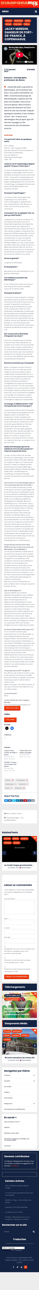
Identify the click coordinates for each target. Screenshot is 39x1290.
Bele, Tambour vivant (14, 814)
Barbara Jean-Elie (11, 1133)
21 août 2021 (14, 868)
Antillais (9, 780)
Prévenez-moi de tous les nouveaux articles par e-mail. (17, 970)
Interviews (17, 24)
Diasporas (8, 1103)
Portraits (7, 1086)
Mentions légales (11, 1260)
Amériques (18, 21)
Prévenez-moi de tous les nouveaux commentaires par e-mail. (17, 961)
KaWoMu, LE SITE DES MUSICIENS (16, 1207)
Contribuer (15, 1166)
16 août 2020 (14, 1060)
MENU (5, 11)
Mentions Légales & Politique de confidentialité (16, 1139)
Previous (4, 853)
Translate (18, 1250)
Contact (7, 1146)
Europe (8, 24)
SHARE (31, 69)
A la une (9, 21)
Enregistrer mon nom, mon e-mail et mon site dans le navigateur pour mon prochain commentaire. (19, 951)
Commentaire (10, 899)
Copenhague (10, 784)
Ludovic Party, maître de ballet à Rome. (10, 753)
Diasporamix (26, 868)
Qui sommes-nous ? (12, 1121)
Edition (7, 1127)
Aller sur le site (12, 708)
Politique (7, 843)
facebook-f (13, 1267)
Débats (15, 838)
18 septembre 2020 (13, 995)
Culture (7, 1075)
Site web (7, 937)
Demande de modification (14, 1109)
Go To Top (25, 1267)
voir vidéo (10, 719)
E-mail (7, 928)
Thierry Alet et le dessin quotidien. (26, 752)
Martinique (20, 788)
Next (35, 853)
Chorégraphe (21, 780)
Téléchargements (11, 999)
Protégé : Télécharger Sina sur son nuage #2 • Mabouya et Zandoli (19, 1011)
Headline (24, 838)
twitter (17, 1267)
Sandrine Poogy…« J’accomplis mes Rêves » (10, 764)
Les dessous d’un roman (14, 1212)
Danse (27, 21)
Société (16, 843)
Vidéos (26, 24)
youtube (21, 1267)
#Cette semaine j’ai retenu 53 (19, 1057)
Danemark (23, 784)
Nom (6, 919)
